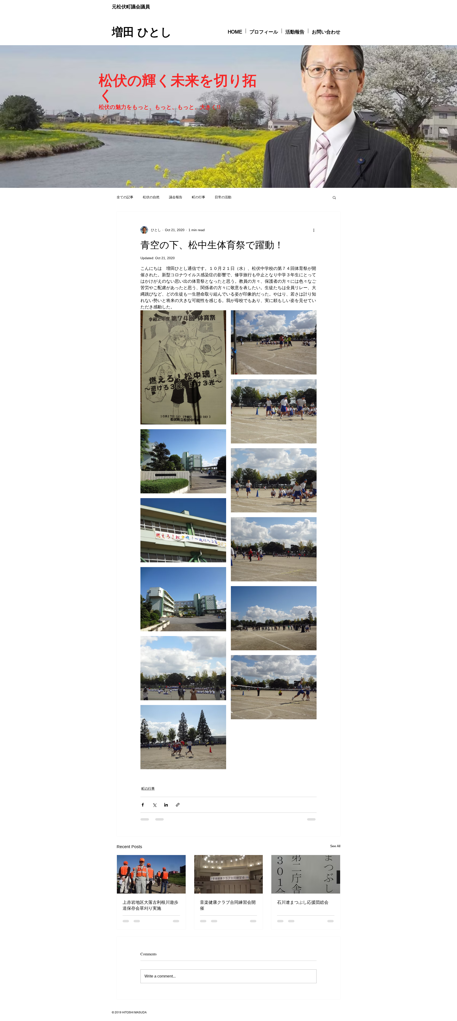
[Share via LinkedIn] (166, 804)
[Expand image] (183, 367)
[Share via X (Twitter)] (154, 804)
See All (335, 846)
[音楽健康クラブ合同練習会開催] (228, 874)
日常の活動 (223, 197)
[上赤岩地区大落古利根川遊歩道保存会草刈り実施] (151, 874)
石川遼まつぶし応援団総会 (302, 902)
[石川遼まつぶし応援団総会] (305, 874)
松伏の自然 (151, 197)
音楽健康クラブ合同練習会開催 (228, 905)
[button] (334, 197)
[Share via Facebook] (142, 804)
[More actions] (314, 230)
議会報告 (175, 197)
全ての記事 (125, 197)
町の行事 (198, 197)
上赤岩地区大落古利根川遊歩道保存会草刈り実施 (150, 905)
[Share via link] (177, 804)
